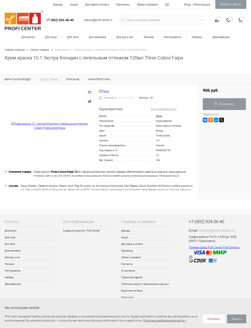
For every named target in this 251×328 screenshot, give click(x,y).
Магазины (123, 4)
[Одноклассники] (210, 120)
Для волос (11, 230)
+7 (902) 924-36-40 (60, 20)
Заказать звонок (231, 4)
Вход (187, 4)
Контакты (127, 264)
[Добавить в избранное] (89, 92)
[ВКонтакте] (205, 120)
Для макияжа (13, 250)
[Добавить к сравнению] (89, 101)
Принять (237, 318)
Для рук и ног (12, 257)
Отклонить (213, 318)
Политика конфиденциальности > (164, 320)
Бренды (58, 4)
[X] (221, 120)
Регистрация (202, 4)
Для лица (10, 237)
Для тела (10, 244)
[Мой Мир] (216, 120)
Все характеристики (163, 109)
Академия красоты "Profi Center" (81, 230)
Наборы (9, 277)
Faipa (159, 115)
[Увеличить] (49, 126)
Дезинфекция (13, 284)
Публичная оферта (132, 277)
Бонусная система (132, 290)
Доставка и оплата (97, 4)
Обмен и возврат (147, 4)
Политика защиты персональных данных (145, 284)
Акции (74, 4)
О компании (128, 270)
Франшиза (127, 297)
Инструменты (13, 270)
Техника (9, 264)
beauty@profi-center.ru (216, 230)
